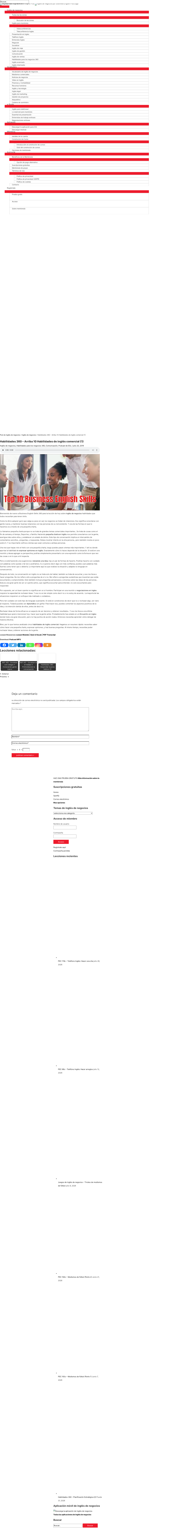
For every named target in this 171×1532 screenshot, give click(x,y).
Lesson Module (22, 635)
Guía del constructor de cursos (28, 147)
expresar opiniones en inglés (31, 550)
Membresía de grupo (20, 168)
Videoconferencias (24, 29)
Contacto (15, 185)
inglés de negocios (74, 513)
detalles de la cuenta (20, 136)
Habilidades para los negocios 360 (25, 59)
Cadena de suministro (20, 102)
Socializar (15, 45)
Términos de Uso (18, 171)
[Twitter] (13, 645)
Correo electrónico (61, 799)
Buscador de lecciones (25, 20)
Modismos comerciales (20, 74)
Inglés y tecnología (19, 88)
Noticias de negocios (20, 77)
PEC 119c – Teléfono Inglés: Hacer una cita (75, 961)
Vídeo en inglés (17, 80)
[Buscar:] (68, 1525)
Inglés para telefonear (20, 109)
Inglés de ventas (18, 57)
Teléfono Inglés (17, 37)
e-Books (10, 104)
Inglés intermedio (18, 65)
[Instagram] (39, 645)
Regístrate (11, 188)
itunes (56, 792)
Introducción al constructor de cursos (31, 145)
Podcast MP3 (15, 639)
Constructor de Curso (20, 139)
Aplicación (11, 122)
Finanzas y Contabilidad (21, 83)
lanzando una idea (40, 561)
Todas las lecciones (19, 15)
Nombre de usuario (61, 824)
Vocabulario (12, 66)
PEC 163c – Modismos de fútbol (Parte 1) (75, 1376)
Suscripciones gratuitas (21, 165)
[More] (47, 645)
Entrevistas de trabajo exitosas (23, 117)
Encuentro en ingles (88, 614)
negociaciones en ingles (87, 590)
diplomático (31, 604)
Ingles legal (16, 91)
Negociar (15, 43)
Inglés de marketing (19, 94)
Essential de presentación (21, 115)
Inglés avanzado (18, 62)
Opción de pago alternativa (27, 162)
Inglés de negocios (15, 10)
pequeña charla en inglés (56, 534)
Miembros (11, 131)
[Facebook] (4, 645)
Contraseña (58, 833)
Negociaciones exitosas (21, 120)
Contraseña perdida (61, 851)
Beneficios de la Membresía (22, 157)
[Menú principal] (4, 6)
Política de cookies (24, 182)
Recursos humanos (19, 86)
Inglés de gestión (18, 51)
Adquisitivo (16, 100)
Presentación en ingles (20, 34)
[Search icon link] (7, 214)
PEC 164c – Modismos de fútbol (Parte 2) (75, 1277)
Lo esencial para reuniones (22, 112)
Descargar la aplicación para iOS (24, 127)
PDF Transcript (49, 635)
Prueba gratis (17, 194)
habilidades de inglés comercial (46, 624)
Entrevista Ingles (18, 40)
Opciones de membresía (21, 150)
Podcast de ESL (65, 446)
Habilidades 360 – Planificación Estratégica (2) (77, 1497)
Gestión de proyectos (20, 97)
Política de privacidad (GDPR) (28, 179)
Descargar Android (19, 130)
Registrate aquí (59, 847)
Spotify (56, 796)
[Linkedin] (21, 645)
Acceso (15, 201)
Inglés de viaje (17, 48)
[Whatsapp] (30, 645)
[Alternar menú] (77, 12)
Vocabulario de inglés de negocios (25, 72)
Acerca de (11, 152)
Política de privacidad (25, 176)
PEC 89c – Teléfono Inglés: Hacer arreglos (75, 1069)
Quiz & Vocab (36, 635)
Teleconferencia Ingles (25, 31)
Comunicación (17, 54)
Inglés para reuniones (20, 23)
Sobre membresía (18, 209)
